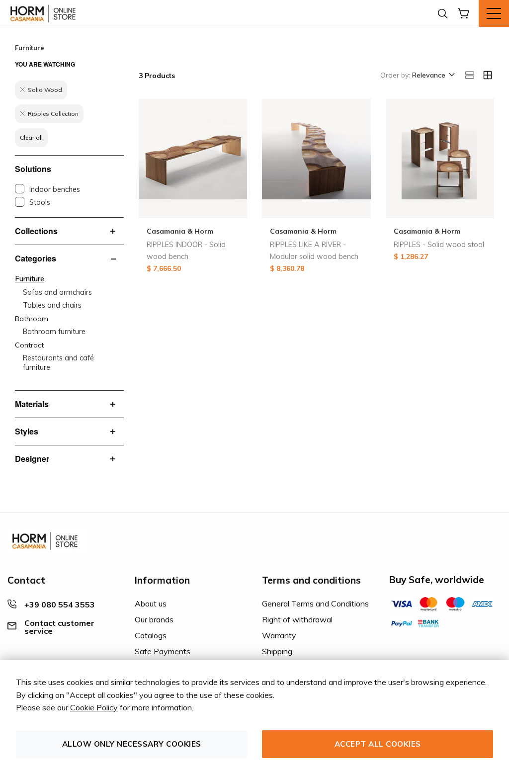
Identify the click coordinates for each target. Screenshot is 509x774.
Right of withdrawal (297, 619)
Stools (39, 202)
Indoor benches (54, 189)
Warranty (279, 635)
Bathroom (31, 318)
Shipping (277, 651)
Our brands (154, 619)
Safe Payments (162, 651)
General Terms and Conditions (315, 603)
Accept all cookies (378, 744)
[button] (432, 76)
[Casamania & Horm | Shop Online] (44, 13)
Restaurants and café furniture (58, 362)
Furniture (29, 278)
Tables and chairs (52, 305)
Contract (29, 345)
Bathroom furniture (54, 331)
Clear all (31, 137)
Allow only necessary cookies (131, 744)
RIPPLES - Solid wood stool (439, 244)
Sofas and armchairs (57, 292)
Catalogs (151, 635)
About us (151, 603)
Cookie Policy (94, 707)
